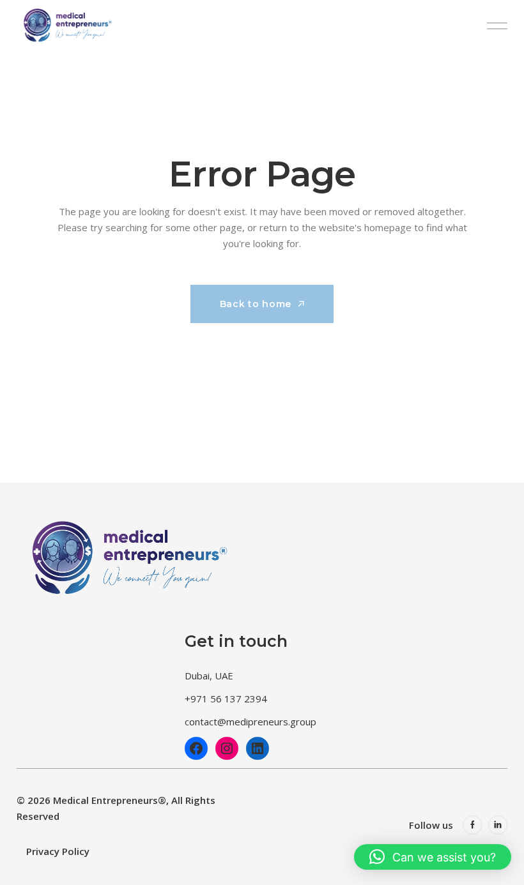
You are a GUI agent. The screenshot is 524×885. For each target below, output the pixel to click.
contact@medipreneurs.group (250, 721)
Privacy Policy (57, 851)
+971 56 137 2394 (226, 698)
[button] (432, 857)
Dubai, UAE (209, 675)
